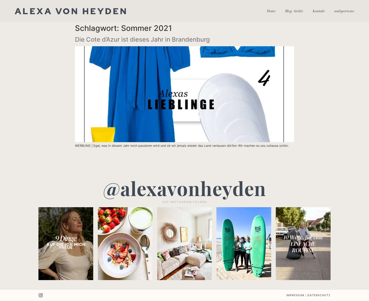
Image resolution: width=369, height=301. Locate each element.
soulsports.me (344, 11)
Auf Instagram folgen (184, 202)
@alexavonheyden (184, 188)
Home (271, 11)
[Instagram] (40, 295)
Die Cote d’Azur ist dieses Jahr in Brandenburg (142, 39)
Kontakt (319, 11)
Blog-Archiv (294, 11)
